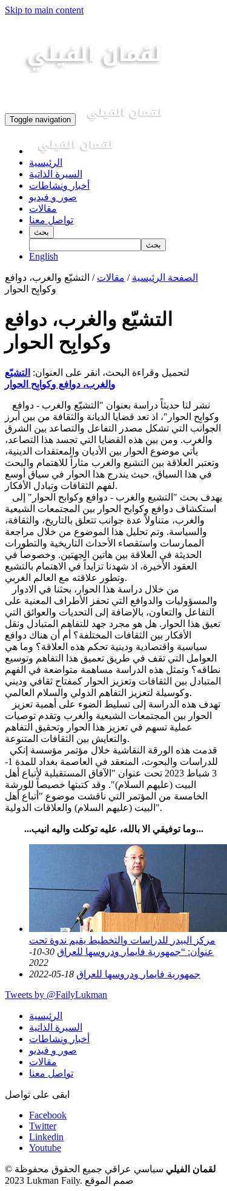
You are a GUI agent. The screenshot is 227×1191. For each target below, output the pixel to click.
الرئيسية (45, 162)
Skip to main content (44, 10)
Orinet (148, 1180)
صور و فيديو (53, 197)
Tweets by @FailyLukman (56, 994)
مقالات (43, 208)
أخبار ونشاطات (59, 185)
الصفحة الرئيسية (165, 277)
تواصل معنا (51, 220)
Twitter (42, 1126)
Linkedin (46, 1137)
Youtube (45, 1148)
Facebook (48, 1115)
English (43, 256)
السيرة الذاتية (55, 174)
